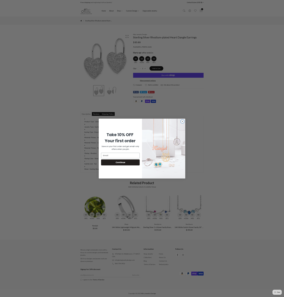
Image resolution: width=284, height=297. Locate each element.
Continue (120, 162)
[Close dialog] (182, 121)
